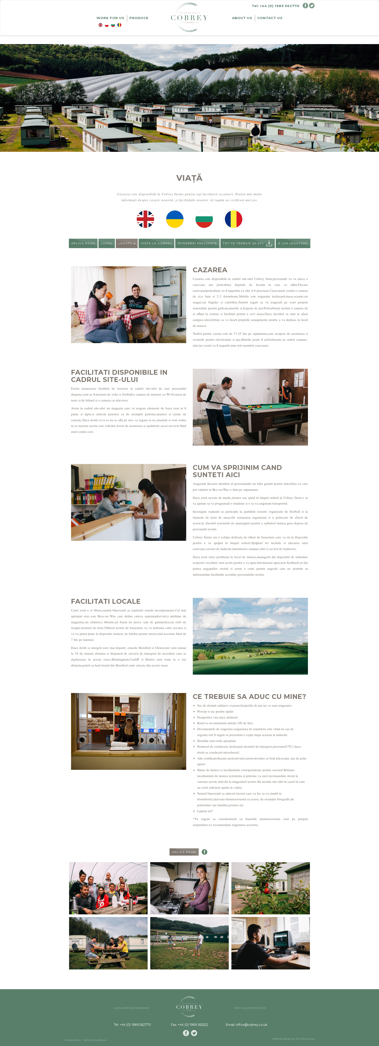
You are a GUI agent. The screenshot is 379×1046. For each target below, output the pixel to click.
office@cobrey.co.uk (251, 1025)
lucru (107, 243)
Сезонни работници (113, 25)
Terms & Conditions (94, 1040)
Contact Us (269, 18)
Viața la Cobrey (156, 243)
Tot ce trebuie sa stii (243, 243)
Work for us (110, 18)
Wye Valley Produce (250, 1008)
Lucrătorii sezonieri (119, 25)
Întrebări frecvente (197, 243)
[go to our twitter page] (194, 1033)
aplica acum (83, 243)
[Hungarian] (204, 219)
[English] (145, 219)
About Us (242, 18)
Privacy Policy (72, 1040)
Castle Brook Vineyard (131, 1008)
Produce (138, 18)
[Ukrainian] (174, 219)
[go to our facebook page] (186, 1033)
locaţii (125, 243)
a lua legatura (293, 243)
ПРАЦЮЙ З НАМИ (106, 25)
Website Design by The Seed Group (293, 1038)
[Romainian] (233, 219)
